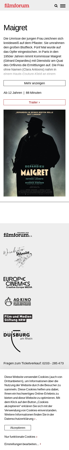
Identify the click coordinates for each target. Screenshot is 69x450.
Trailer (33, 102)
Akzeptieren (17, 427)
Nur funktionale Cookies (19, 436)
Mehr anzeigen (34, 83)
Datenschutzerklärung (18, 418)
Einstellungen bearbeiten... (21, 444)
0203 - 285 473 (53, 363)
